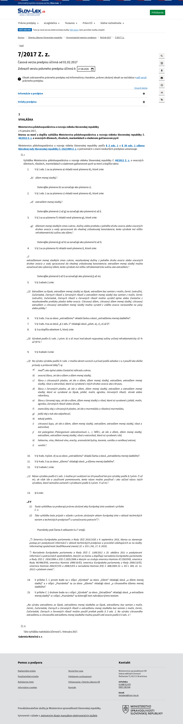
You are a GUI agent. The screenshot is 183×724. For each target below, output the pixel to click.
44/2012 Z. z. (25, 138)
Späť (21, 45)
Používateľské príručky (28, 676)
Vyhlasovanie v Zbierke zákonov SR (84, 682)
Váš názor (74, 29)
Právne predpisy (27, 23)
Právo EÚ (87, 23)
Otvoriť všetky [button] (140, 88)
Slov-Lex (54, 3)
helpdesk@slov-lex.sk (129, 695)
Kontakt (72, 687)
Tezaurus (70, 23)
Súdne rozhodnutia (110, 23)
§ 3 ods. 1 (112, 145)
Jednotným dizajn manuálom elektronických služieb (68, 715)
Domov (21, 37)
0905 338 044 (124, 687)
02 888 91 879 (125, 684)
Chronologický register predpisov (81, 37)
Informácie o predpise (30, 93)
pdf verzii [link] (141, 77)
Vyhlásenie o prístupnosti (80, 676)
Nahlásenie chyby (26, 682)
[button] (162, 56)
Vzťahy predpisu (27, 101)
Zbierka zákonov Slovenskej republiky (45, 37)
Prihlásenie (158, 12)
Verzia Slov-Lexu (75, 670)
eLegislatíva (50, 23)
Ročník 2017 (105, 37)
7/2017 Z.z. (119, 37)
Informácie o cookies (27, 687)
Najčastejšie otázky (27, 670)
